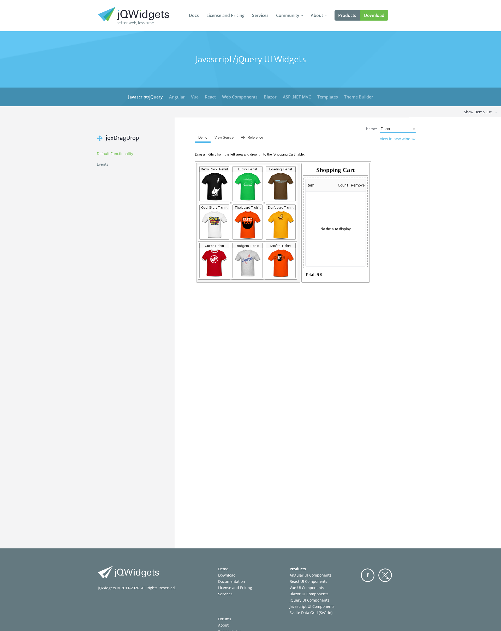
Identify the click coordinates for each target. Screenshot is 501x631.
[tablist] (309, 288)
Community (287, 15)
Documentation (231, 581)
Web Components (240, 97)
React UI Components (308, 581)
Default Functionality (115, 153)
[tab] (203, 138)
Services (260, 15)
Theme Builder (358, 97)
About (317, 15)
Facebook (367, 575)
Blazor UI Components (309, 593)
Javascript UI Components (312, 606)
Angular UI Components (310, 575)
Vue (195, 97)
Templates (327, 97)
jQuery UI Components (309, 600)
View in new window (397, 138)
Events (102, 164)
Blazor (270, 97)
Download (374, 15)
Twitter (385, 575)
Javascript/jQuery (145, 97)
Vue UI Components (307, 587)
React (210, 97)
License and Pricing (225, 15)
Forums (224, 618)
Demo (223, 568)
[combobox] (398, 129)
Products (347, 15)
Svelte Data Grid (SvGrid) (311, 612)
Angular (177, 97)
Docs (194, 15)
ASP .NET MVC (297, 97)
